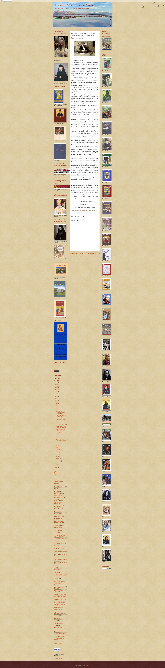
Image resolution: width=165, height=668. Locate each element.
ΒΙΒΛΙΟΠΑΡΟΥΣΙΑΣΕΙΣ (58, 497)
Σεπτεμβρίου (58, 447)
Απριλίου (58, 456)
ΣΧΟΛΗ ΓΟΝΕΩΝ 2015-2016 (59, 597)
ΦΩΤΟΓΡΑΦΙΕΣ (57, 615)
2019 (56, 389)
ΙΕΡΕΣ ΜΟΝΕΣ (57, 524)
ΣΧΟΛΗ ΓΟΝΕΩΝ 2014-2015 (59, 596)
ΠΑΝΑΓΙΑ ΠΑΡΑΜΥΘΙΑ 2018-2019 (60, 562)
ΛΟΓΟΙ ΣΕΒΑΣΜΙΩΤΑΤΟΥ (86, 212)
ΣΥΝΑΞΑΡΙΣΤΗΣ (57, 578)
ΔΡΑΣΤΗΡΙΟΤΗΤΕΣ (57, 508)
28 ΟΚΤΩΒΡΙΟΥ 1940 (58, 481)
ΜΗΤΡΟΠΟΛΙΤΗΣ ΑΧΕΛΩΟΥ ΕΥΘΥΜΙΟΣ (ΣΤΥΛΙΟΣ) (59, 536)
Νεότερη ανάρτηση (74, 253)
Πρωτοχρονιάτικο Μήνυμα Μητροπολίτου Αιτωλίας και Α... (61, 406)
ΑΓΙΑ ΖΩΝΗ (56, 483)
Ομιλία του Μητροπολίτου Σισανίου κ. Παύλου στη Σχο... (61, 436)
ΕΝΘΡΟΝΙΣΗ (56, 514)
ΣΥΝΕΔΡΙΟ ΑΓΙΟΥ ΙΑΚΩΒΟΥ (59, 580)
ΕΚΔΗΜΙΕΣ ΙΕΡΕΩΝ (58, 511)
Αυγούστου (58, 449)
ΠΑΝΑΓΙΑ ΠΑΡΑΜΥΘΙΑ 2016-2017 (60, 557)
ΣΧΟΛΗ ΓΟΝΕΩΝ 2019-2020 (59, 604)
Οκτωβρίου (58, 445)
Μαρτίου (57, 458)
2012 (56, 402)
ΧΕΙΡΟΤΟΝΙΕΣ (57, 616)
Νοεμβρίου (58, 443)
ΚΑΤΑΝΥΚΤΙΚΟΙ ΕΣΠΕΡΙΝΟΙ (59, 525)
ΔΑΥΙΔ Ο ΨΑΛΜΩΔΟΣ (58, 505)
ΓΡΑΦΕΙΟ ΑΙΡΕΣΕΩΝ (58, 500)
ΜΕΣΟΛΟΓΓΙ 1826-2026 (58, 534)
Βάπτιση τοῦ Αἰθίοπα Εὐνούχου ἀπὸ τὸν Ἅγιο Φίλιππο (60, 339)
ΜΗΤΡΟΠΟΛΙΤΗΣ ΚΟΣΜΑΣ (59, 543)
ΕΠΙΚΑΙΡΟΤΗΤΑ (78, 212)
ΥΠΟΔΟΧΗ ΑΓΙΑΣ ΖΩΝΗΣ (59, 613)
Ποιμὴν (55, 334)
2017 (56, 393)
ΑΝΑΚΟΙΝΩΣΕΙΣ (57, 491)
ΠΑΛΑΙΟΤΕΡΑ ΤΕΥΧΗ (58, 548)
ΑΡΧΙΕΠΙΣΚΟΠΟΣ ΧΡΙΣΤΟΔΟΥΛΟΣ (57, 495)
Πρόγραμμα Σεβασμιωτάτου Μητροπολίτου (61, 430)
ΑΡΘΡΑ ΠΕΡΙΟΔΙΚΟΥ (58, 493)
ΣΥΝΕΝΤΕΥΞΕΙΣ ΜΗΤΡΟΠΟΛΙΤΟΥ (60, 583)
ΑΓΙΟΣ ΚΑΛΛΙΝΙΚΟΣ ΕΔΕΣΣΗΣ (60, 486)
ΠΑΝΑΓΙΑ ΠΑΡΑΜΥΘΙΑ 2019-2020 (60, 565)
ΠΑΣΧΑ (55, 567)
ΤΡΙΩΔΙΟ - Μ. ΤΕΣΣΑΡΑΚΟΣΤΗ (60, 611)
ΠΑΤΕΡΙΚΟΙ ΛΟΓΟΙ (57, 570)
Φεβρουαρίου (58, 460)
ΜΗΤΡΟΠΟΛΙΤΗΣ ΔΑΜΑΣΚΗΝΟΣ (60, 538)
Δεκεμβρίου (58, 403)
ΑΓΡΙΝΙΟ (55, 488)
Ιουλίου (57, 451)
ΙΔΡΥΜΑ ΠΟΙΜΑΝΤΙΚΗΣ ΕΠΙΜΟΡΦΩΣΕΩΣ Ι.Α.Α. (58, 522)
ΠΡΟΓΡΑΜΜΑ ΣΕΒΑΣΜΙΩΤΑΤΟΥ (60, 575)
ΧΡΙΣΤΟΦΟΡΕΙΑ (57, 618)
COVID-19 (56, 620)
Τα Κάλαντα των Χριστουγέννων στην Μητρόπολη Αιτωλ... (60, 412)
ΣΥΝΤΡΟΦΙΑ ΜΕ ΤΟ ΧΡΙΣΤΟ (59, 586)
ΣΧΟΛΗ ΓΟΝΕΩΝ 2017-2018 (59, 601)
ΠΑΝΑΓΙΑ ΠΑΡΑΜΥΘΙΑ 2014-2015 (60, 551)
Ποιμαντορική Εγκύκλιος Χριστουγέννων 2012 (60, 419)
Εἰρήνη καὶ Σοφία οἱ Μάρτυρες (60, 353)
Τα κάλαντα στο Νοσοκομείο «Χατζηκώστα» (61, 409)
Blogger (88, 665)
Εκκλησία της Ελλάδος (58, 627)
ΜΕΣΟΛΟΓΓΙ (56, 532)
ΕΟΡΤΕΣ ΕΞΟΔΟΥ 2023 (58, 516)
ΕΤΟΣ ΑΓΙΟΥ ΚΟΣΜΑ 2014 (59, 519)
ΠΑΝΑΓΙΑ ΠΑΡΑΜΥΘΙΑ (58, 550)
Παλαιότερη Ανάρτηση (94, 253)
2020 (56, 387)
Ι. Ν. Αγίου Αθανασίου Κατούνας (60, 629)
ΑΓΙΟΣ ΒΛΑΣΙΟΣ (57, 485)
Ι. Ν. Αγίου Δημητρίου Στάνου (59, 634)
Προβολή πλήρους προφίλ (58, 474)
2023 (56, 382)
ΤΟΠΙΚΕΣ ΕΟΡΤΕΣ (57, 607)
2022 (56, 384)
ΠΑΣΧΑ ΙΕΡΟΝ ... (57, 569)
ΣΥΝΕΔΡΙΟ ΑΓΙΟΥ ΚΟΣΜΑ (59, 581)
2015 (56, 396)
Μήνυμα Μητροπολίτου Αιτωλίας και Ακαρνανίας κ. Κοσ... (61, 440)
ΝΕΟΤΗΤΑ (56, 545)
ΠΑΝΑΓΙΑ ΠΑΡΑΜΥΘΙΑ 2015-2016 (60, 554)
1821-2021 (56, 480)
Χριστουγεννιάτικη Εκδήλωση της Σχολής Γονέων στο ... (61, 427)
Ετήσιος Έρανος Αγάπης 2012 (61, 424)
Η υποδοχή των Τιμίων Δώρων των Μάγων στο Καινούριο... (61, 421)
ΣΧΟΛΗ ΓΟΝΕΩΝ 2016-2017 (59, 599)
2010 (56, 465)
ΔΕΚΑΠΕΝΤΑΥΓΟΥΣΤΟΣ (58, 506)
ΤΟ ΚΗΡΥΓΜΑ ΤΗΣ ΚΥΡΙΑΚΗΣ (60, 606)
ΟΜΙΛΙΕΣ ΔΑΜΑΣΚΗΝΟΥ (58, 546)
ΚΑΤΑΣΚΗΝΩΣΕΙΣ (57, 527)
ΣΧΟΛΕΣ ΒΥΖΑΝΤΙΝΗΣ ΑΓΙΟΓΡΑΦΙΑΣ (58, 588)
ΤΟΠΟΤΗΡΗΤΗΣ (57, 609)
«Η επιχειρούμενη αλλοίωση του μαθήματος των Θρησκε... (61, 433)
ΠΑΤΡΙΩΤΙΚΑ (56, 572)
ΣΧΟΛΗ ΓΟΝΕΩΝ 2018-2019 (59, 602)
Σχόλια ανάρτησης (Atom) (80, 255)
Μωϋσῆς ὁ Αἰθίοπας (58, 347)
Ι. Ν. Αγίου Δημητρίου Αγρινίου (59, 633)
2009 (56, 467)
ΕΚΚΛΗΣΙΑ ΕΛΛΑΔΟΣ (58, 513)
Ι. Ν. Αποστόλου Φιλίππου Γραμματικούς (59, 639)
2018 (56, 391)
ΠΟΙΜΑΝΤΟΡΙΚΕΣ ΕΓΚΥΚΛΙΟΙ (60, 574)
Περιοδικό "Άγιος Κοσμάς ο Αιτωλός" (75, 5)
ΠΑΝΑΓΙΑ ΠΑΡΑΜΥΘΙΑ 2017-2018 (60, 559)
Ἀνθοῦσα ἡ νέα (60, 340)
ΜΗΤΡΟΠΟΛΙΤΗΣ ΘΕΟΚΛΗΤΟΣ (60, 540)
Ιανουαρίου (58, 461)
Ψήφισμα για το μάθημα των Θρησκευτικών (61, 416)
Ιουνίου (57, 452)
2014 (56, 398)
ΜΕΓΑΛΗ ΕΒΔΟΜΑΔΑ (58, 530)
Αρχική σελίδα (84, 253)
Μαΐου (57, 454)
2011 (56, 464)
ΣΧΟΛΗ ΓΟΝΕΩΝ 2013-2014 (59, 594)
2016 (56, 394)
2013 (56, 400)
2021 (56, 386)
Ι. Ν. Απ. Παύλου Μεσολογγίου (59, 636)
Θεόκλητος (62, 341)
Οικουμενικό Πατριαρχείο (58, 643)
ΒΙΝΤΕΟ (55, 499)
